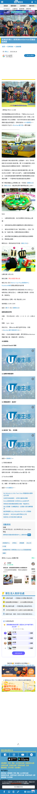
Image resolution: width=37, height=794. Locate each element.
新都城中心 (6, 543)
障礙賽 (22, 543)
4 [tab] (20, 11)
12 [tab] (23, 13)
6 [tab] (23, 11)
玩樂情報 (10, 46)
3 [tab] (18, 11)
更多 (33, 558)
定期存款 (28, 9)
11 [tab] (21, 13)
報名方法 (7, 185)
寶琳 (29, 535)
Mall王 (29, 543)
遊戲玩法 (30, 183)
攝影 (4, 553)
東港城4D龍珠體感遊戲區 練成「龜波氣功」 (16, 504)
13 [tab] (19, 15)
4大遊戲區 (28, 122)
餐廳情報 (4, 767)
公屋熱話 (15, 9)
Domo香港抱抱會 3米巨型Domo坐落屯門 (16, 501)
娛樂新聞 (21, 9)
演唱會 (6, 6)
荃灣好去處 (13, 765)
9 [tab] (18, 13)
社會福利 (17, 767)
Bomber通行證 (18, 125)
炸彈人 (15, 543)
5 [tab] (21, 11)
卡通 (4, 546)
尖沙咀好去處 (20, 763)
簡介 (7, 308)
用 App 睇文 (30, 55)
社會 (27, 765)
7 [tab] (14, 13)
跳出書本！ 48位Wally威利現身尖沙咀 (15, 514)
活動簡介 (9, 458)
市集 (9, 763)
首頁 (3, 46)
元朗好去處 (4, 765)
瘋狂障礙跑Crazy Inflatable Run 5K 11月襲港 (17, 511)
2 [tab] (16, 11)
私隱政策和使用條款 (16, 783)
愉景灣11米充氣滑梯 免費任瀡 (12, 517)
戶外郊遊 (11, 767)
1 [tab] (14, 11)
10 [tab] (20, 13)
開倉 (13, 763)
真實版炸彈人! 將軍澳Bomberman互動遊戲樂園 (17, 550)
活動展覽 (18, 46)
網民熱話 (3, 773)
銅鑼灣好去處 (29, 763)
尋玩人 (7, 51)
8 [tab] (16, 13)
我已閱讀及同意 (18, 787)
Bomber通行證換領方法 (11, 330)
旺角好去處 (21, 765)
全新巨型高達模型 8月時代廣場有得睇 (15, 498)
